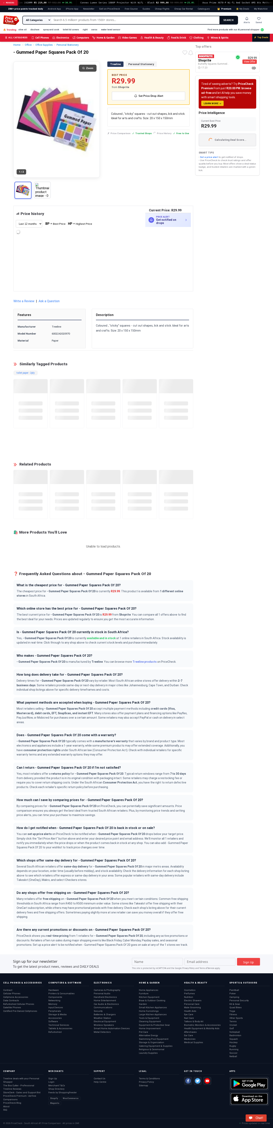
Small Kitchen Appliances (153, 1007)
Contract (7, 990)
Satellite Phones (12, 1007)
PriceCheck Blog (12, 1103)
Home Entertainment (105, 1000)
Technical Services (58, 1025)
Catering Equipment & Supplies (155, 1046)
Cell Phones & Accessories (22, 983)
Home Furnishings (149, 1011)
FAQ (5, 1110)
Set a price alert (209, 157)
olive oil (22, 29)
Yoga (232, 1011)
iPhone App (72, 9)
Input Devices (55, 1007)
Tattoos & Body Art (193, 1021)
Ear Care (188, 1035)
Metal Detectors (102, 1032)
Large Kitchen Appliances (153, 1014)
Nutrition (188, 997)
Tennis (233, 1021)
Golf (231, 1028)
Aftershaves (190, 1032)
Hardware (53, 990)
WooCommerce (71, 1098)
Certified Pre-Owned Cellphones (20, 1011)
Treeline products (145, 661)
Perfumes (189, 993)
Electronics (62, 37)
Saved (259, 22)
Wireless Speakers (104, 1025)
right (85, 29)
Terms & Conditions (149, 1078)
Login (51, 1082)
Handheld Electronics (105, 997)
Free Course (131, 9)
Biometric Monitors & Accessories (202, 1025)
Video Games (129, 37)
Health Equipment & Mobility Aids (201, 1028)
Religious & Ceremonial (151, 1049)
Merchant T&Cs (56, 1085)
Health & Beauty (154, 37)
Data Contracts (11, 1000)
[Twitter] (198, 1081)
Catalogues (204, 9)
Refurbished (55, 1032)
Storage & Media (57, 1014)
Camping (234, 997)
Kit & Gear (234, 1004)
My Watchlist (260, 9)
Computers (83, 37)
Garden (143, 1004)
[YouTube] (207, 1081)
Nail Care (189, 1018)
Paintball (234, 990)
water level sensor (110, 29)
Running (233, 1049)
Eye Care (188, 1014)
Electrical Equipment (105, 1021)
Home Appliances (148, 990)
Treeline (115, 64)
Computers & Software (64, 983)
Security (98, 1011)
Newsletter (88, 9)
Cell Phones (42, 37)
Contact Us (99, 1078)
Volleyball (234, 1032)
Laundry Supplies (148, 1053)
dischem (34, 29)
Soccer (233, 1053)
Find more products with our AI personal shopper (233, 29)
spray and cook (51, 29)
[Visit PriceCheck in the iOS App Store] (249, 1099)
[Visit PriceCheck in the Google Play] (249, 1083)
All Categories (16, 37)
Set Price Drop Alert (150, 95)
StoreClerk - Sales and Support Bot (21, 1092)
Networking (54, 1000)
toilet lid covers (71, 29)
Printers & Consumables (61, 993)
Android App (54, 9)
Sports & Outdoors (243, 983)
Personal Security (239, 1000)
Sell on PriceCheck (109, 9)
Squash (233, 1039)
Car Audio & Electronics (106, 1004)
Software (53, 1021)
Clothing (198, 37)
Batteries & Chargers (105, 1014)
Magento (54, 1103)
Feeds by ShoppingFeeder (62, 1092)
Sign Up (52, 1078)
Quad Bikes (235, 1007)
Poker (232, 993)
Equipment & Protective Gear (154, 1025)
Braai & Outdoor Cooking (152, 1000)
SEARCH (228, 20)
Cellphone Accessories (15, 997)
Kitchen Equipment (149, 997)
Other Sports (236, 1018)
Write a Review (23, 301)
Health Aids (190, 1011)
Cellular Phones (11, 993)
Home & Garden (106, 37)
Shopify (54, 1098)
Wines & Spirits (219, 37)
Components (55, 997)
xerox (94, 29)
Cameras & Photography (107, 990)
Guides (146, 9)
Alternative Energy (148, 1035)
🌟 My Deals (242, 9)
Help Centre (100, 1082)
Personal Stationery (141, 64)
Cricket (233, 1025)
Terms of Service (206, 968)
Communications (103, 1007)
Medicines (189, 1039)
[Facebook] (188, 1081)
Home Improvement (149, 1028)
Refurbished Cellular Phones (18, 1004)
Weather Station (102, 1018)
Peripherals (54, 1011)
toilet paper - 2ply (26, 372)
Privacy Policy (188, 968)
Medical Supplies (193, 1042)
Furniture (143, 993)
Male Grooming (192, 1007)
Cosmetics (189, 990)
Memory (52, 1004)
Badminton (235, 1035)
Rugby (232, 1046)
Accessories (55, 1018)
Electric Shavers (192, 1000)
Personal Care (191, 1004)
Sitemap (143, 1085)
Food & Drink (178, 37)
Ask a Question (49, 301)
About (6, 1106)
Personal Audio (102, 993)
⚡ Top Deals (261, 37)
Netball (233, 1056)
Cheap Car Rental (183, 9)
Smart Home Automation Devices (112, 1028)
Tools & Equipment (149, 1018)
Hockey (233, 1042)
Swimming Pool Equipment (153, 1039)
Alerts (247, 22)
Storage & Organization (151, 1042)
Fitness (233, 1014)
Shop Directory (56, 1089)
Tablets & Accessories (60, 1028)
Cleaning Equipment (150, 1021)
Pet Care (143, 1032)
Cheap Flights (162, 9)
